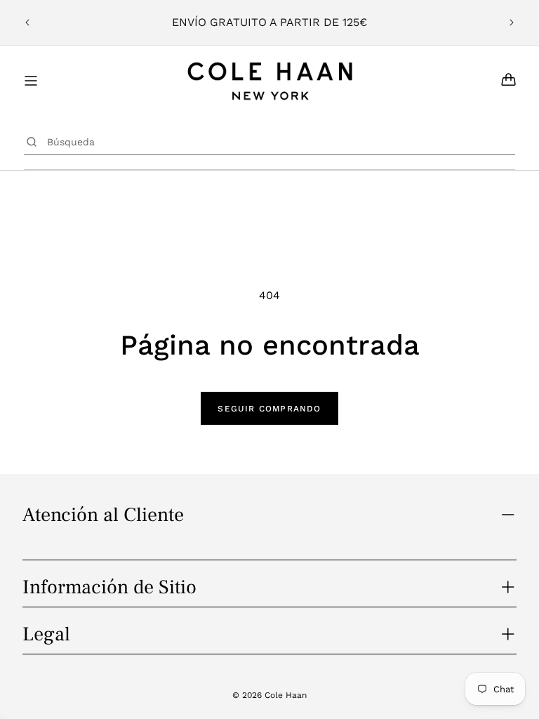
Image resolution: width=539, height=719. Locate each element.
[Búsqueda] (32, 141)
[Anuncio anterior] (27, 22)
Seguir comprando (269, 409)
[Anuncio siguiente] (511, 22)
